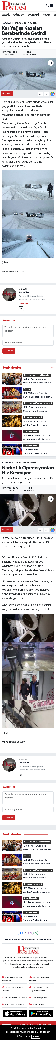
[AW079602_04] (28, 185)
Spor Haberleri (31, 431)
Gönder (8, 351)
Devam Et (22, 304)
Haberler (6, 23)
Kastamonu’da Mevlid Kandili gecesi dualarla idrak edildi (34, 409)
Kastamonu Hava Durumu (39, 979)
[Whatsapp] (35, 933)
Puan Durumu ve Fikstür (16, 998)
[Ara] (47, 5)
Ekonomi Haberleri (33, 417)
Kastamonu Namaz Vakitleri (12, 989)
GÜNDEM (18, 15)
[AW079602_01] (28, 214)
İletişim (47, 939)
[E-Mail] (21, 308)
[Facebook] (20, 933)
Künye (40, 939)
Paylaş (8, 93)
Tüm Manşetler (40, 998)
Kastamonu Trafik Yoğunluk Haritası (39, 989)
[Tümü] (52, 367)
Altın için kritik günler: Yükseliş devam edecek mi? (35, 423)
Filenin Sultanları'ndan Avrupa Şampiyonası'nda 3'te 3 (36, 451)
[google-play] (41, 1014)
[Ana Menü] (51, 5)
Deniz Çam (24, 292)
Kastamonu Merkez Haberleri (38, 403)
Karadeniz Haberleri (26, 23)
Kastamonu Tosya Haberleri (37, 375)
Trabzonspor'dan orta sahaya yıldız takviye (36, 437)
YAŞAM (46, 15)
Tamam (36, 1036)
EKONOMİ (33, 15)
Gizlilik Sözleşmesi (26, 939)
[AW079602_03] (28, 243)
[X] (25, 933)
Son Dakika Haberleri (14, 1004)
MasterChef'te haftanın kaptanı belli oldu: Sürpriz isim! (37, 395)
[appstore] (15, 1014)
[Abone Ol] (52, 94)
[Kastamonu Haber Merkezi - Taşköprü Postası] (14, 6)
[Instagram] (30, 933)
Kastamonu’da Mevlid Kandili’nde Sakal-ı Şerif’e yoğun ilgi (37, 381)
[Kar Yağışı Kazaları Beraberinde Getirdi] (28, 74)
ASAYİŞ (6, 15)
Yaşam (27, 389)
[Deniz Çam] (9, 294)
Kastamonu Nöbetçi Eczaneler (13, 979)
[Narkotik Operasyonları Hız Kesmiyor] (28, 510)
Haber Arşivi (11, 939)
